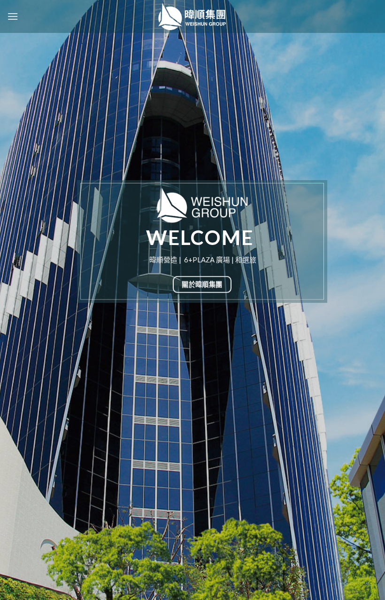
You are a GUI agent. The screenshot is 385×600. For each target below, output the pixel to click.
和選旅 (245, 259)
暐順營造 (163, 259)
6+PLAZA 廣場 (207, 259)
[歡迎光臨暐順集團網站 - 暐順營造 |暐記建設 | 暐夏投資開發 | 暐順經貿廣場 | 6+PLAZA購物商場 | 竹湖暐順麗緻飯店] (192, 16)
